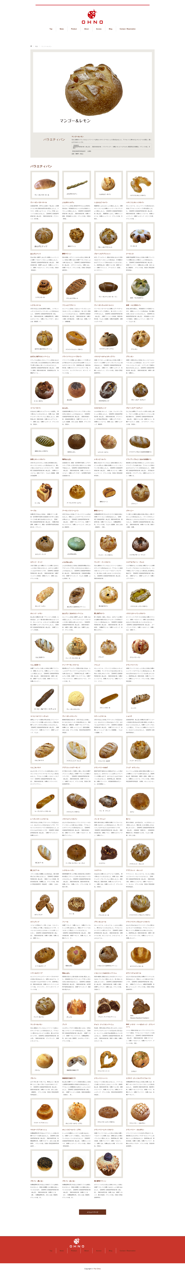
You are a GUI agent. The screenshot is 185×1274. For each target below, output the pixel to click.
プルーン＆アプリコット (102, 254)
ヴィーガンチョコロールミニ (104, 305)
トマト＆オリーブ (36, 973)
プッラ (64, 1024)
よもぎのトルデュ (68, 202)
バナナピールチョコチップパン (104, 356)
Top (51, 29)
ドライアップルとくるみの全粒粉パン (139, 459)
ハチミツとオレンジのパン (135, 202)
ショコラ (129, 716)
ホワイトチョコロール (133, 973)
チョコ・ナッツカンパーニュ (104, 1024)
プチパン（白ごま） (69, 1181)
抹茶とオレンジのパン (37, 459)
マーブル (33, 510)
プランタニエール (100, 922)
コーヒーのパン (35, 408)
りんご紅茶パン (35, 665)
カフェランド (34, 922)
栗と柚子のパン (99, 613)
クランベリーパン (132, 665)
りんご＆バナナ (35, 767)
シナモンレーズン (68, 870)
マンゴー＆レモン (36, 1024)
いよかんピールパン (101, 202)
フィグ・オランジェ (133, 767)
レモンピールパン (100, 459)
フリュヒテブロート (69, 305)
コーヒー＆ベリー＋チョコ (39, 716)
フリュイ (97, 665)
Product (74, 29)
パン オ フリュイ (100, 819)
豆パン (128, 819)
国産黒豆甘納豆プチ (69, 1078)
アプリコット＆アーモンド (71, 767)
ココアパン (98, 870)
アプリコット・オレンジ (134, 870)
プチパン (33, 1078)
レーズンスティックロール (39, 819)
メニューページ (92, 1212)
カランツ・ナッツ (36, 562)
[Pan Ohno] (92, 14)
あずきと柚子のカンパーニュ (40, 356)
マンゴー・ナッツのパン (102, 562)
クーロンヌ (130, 254)
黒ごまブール (34, 870)
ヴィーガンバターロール (38, 202)
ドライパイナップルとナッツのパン (138, 922)
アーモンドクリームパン (70, 510)
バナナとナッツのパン (69, 819)
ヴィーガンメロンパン (69, 716)
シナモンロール (35, 305)
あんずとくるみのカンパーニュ (72, 613)
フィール (65, 922)
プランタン (130, 356)
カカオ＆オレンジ (100, 408)
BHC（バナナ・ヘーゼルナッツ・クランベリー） (140, 1025)
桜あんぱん (66, 973)
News (62, 29)
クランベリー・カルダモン (135, 1129)
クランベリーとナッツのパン (104, 1129)
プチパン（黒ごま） (37, 1181)
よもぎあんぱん (67, 562)
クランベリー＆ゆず (101, 767)
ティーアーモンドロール (70, 665)
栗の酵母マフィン (100, 1181)
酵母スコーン (98, 510)
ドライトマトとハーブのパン (72, 356)
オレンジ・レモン (36, 613)
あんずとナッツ (35, 254)
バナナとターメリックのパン (136, 613)
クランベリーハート (101, 1078)
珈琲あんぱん (66, 459)
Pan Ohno (97, 1268)
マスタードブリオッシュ (38, 1129)
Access (98, 29)
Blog (110, 29)
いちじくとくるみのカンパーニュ (105, 973)
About (86, 29)
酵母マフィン (66, 254)
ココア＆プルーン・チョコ (135, 562)
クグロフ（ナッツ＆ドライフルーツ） (139, 1078)
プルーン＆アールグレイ (134, 408)
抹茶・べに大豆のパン (133, 305)
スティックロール (100, 716)
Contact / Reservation (128, 29)
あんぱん (65, 408)
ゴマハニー (130, 510)
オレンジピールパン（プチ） (72, 1129)
